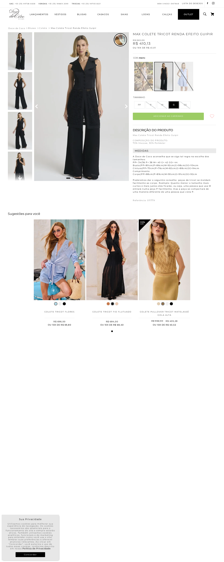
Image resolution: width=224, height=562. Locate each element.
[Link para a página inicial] (17, 28)
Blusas (32, 28)
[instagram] (213, 3)
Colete (43, 28)
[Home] (17, 19)
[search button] (205, 14)
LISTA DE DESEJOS (192, 4)
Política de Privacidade (36, 548)
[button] (143, 76)
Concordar (30, 554)
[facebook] (207, 3)
